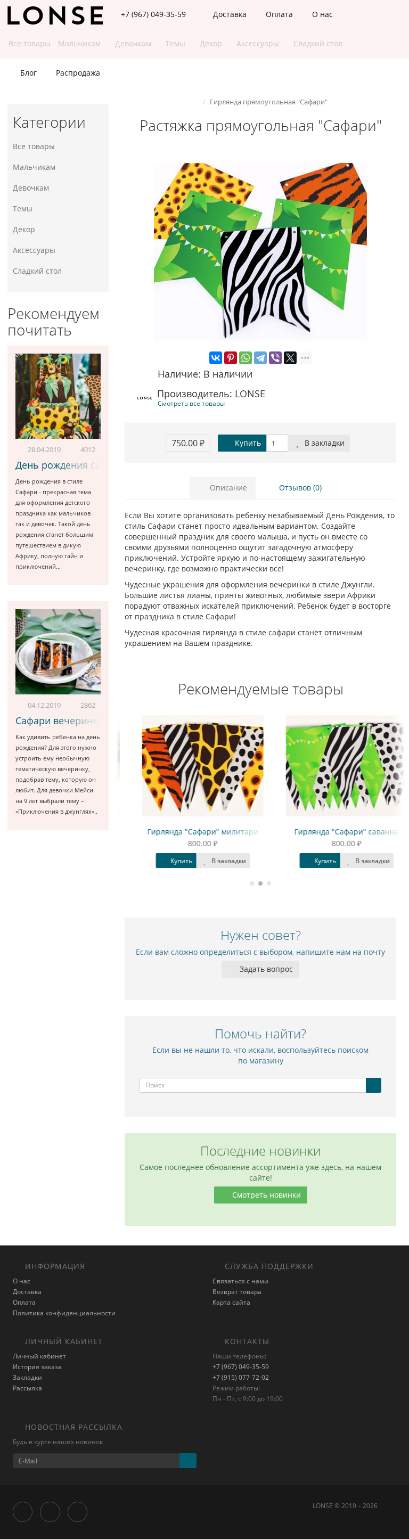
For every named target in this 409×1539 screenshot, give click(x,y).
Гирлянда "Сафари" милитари (188, 831)
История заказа (37, 1366)
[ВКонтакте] (215, 357)
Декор (24, 229)
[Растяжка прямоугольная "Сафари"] (260, 251)
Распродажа (77, 73)
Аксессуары (34, 250)
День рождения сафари (70, 465)
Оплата (278, 14)
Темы (22, 208)
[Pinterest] (230, 357)
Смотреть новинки (265, 1195)
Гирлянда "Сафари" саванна (332, 831)
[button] (348, 44)
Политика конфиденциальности (64, 1312)
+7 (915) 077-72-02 (240, 1377)
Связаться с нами (240, 1281)
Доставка (229, 14)
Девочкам (31, 188)
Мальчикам (34, 167)
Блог (27, 73)
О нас (321, 14)
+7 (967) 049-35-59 (240, 1366)
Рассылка (27, 1388)
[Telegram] (260, 357)
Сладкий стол (37, 271)
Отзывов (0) (299, 487)
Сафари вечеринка (59, 720)
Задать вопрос (265, 969)
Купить (247, 443)
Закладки (27, 1377)
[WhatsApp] (245, 357)
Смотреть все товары (191, 403)
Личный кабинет (39, 1356)
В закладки (323, 443)
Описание (227, 487)
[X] (290, 357)
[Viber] (275, 357)
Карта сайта (231, 1302)
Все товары (34, 146)
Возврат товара (236, 1291)
